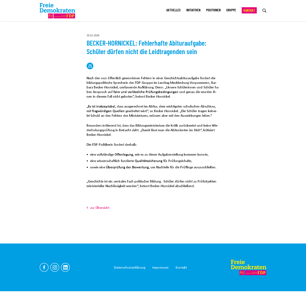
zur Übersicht (99, 208)
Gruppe (231, 10)
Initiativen (193, 10)
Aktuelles (173, 10)
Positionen (213, 10)
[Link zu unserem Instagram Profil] (54, 267)
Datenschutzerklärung (129, 267)
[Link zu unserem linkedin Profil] (65, 267)
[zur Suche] (264, 11)
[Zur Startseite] (248, 267)
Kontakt (249, 10)
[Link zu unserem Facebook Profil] (44, 267)
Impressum (160, 267)
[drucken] (90, 66)
